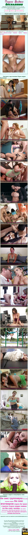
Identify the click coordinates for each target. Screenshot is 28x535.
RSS (18, 530)
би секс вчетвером (12, 502)
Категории (7, 10)
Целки (20, 32)
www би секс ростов (14, 510)
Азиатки (15, 32)
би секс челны (12, 508)
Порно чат (12, 10)
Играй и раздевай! (19, 10)
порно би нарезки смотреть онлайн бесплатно (17, 512)
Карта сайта (12, 530)
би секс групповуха (11, 498)
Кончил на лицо (7, 32)
